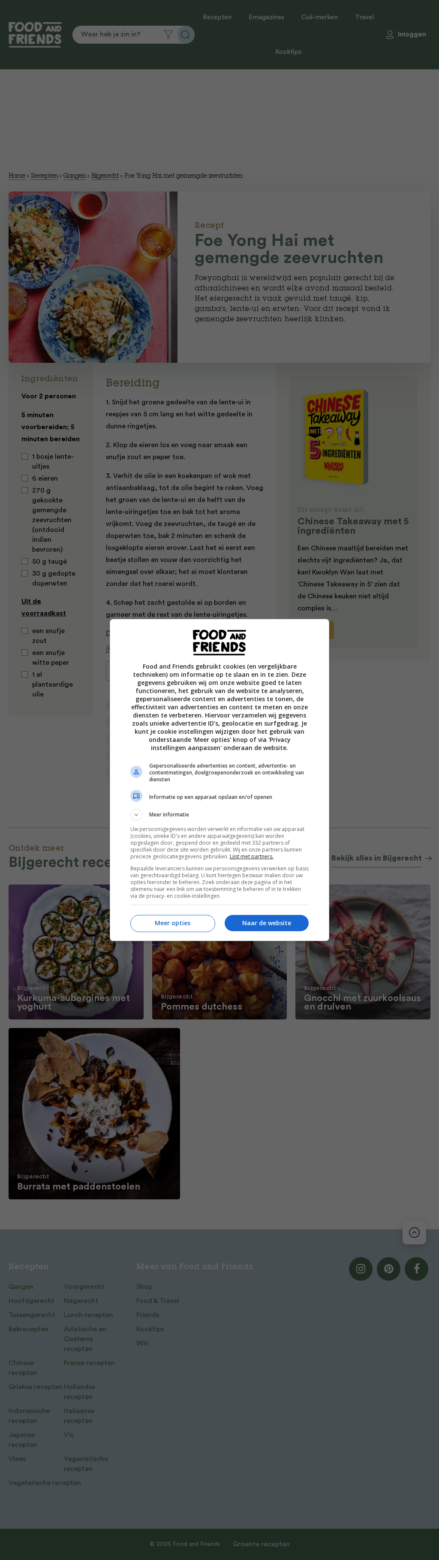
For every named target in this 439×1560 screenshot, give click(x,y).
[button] (219, 815)
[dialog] (219, 780)
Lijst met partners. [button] (252, 856)
